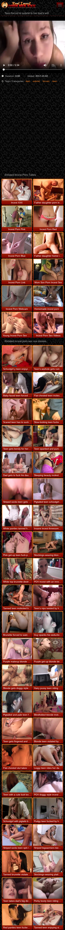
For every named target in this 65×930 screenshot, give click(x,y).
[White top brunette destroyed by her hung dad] (17, 569)
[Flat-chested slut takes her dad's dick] (17, 755)
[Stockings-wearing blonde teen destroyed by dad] (48, 542)
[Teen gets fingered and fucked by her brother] (17, 728)
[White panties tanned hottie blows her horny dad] (17, 515)
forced (46, 81)
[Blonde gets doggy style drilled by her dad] (17, 675)
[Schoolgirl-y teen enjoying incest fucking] (17, 356)
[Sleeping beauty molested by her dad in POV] (48, 462)
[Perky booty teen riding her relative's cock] (48, 888)
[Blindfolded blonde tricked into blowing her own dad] (48, 702)
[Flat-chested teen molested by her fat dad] (48, 382)
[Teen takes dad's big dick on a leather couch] (17, 888)
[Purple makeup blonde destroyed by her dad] (17, 648)
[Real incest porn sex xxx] (20, 5)
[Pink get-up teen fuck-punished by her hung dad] (17, 542)
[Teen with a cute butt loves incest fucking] (17, 781)
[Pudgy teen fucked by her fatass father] (48, 808)
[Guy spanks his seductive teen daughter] (48, 622)
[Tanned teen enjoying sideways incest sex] (48, 914)
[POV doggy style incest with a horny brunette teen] (48, 781)
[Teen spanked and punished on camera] (48, 436)
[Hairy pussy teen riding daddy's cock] (48, 675)
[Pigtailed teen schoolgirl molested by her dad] (48, 489)
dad (28, 81)
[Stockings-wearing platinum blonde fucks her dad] (48, 861)
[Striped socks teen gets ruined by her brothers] (17, 489)
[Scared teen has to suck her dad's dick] (17, 409)
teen (54, 81)
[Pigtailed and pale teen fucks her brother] (17, 702)
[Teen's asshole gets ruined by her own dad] (48, 356)
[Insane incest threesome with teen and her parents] (48, 515)
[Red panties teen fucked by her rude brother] (17, 914)
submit (36, 81)
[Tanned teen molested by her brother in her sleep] (17, 595)
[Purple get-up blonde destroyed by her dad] (48, 648)
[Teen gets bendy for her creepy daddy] (17, 436)
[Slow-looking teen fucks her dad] (48, 409)
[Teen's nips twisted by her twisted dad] (48, 595)
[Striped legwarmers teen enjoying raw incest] (48, 835)
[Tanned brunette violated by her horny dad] (17, 861)
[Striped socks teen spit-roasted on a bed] (17, 835)
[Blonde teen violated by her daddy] (48, 728)
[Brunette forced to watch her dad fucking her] (17, 622)
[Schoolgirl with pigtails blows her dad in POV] (17, 808)
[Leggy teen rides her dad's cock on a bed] (48, 755)
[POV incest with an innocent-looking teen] (48, 569)
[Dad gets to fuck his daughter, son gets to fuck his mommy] (17, 462)
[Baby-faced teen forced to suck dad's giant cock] (17, 382)
